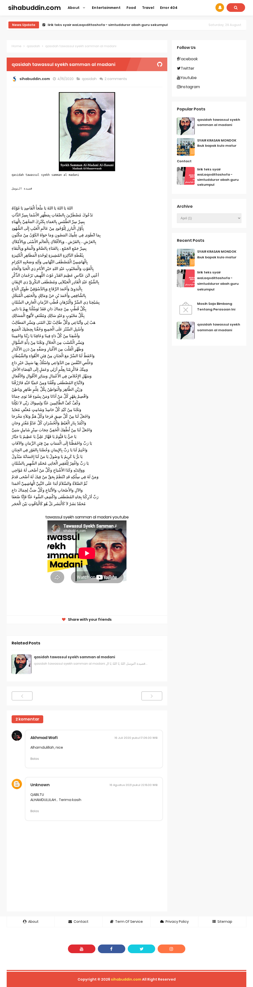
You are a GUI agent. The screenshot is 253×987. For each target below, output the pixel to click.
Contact (184, 161)
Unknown (40, 785)
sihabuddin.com (126, 979)
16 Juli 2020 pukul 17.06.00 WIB (136, 738)
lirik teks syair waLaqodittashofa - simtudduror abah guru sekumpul (218, 177)
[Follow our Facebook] (111, 949)
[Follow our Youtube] (81, 949)
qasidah (89, 78)
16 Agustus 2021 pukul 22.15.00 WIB (133, 785)
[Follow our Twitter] (141, 949)
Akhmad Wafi (44, 737)
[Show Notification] (219, 7)
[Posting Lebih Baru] (22, 695)
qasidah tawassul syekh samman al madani (74, 657)
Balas (34, 759)
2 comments (116, 78)
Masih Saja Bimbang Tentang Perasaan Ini (85, 24)
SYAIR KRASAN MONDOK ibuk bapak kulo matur (216, 143)
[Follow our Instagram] (171, 949)
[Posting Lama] (151, 695)
